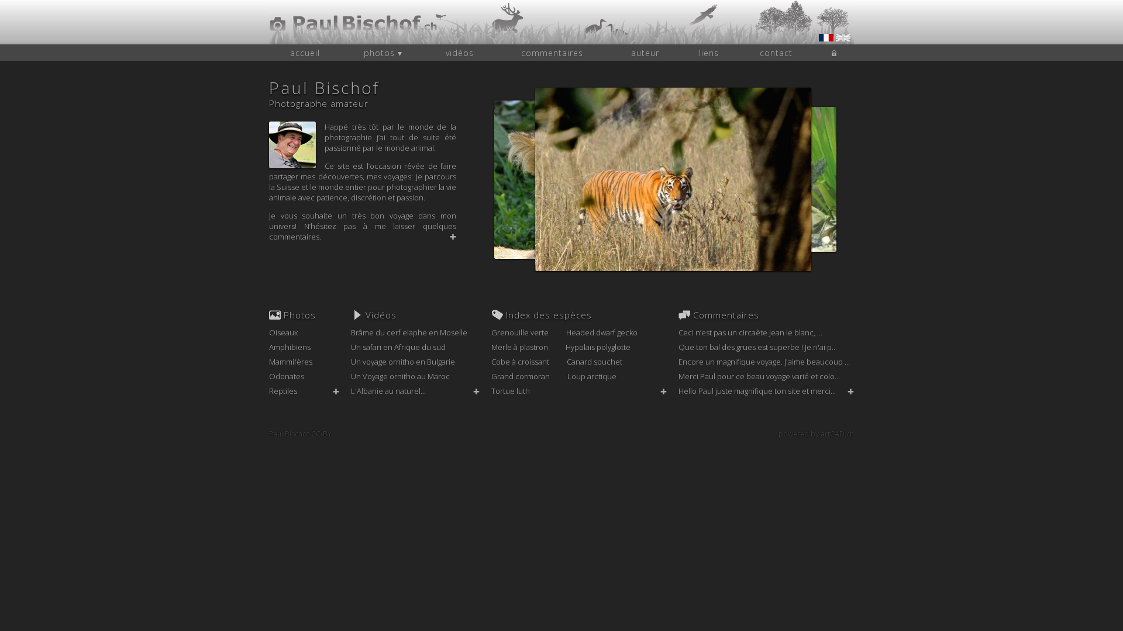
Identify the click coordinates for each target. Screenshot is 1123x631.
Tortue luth (510, 391)
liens (709, 52)
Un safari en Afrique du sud (398, 347)
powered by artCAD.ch (816, 434)
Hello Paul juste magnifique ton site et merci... (757, 391)
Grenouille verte (520, 332)
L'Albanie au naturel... (388, 391)
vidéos (460, 52)
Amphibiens (290, 347)
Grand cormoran (520, 376)
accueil (305, 52)
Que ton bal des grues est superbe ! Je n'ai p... (757, 347)
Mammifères (290, 361)
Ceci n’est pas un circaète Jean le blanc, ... (750, 332)
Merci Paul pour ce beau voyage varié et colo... (759, 376)
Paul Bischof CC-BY (300, 434)
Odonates (286, 376)
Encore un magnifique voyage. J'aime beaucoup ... (764, 361)
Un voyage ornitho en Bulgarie (403, 361)
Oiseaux (283, 332)
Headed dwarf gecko (602, 332)
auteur (645, 52)
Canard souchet (594, 361)
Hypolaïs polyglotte (598, 347)
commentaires (552, 52)
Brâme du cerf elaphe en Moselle (409, 332)
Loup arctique (591, 376)
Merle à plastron (519, 347)
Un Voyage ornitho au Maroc (400, 376)
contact (776, 52)
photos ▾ (383, 52)
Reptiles (283, 391)
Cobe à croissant (520, 361)
